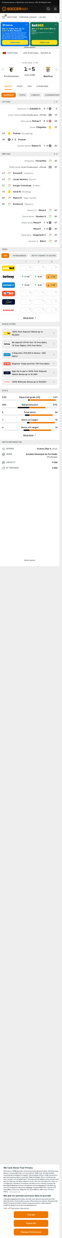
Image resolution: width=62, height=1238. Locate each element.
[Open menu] (55, 9)
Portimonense (11, 76)
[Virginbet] (8, 310)
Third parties (14, 1192)
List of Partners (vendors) (16, 1208)
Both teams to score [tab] (44, 255)
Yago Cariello (30, 198)
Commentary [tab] (52, 95)
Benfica (48, 76)
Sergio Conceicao (22, 185)
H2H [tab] (29, 86)
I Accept (31, 1214)
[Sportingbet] (8, 285)
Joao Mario (14, 115)
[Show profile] (11, 69)
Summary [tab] (8, 95)
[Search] (48, 9)
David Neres (24, 145)
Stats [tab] (22, 95)
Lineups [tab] (35, 95)
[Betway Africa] (8, 276)
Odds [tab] (20, 86)
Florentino (41, 161)
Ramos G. (32, 210)
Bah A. (43, 241)
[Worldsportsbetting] (8, 293)
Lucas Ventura (20, 179)
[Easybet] (8, 268)
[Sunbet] (8, 302)
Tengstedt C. (39, 235)
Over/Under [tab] (19, 255)
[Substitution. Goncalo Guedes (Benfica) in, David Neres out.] (50, 216)
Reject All (31, 1223)
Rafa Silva (15, 167)
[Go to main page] (17, 9)
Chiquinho (29, 161)
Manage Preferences (31, 1232)
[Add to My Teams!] (3, 69)
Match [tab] (8, 86)
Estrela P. (18, 173)
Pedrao (36, 185)
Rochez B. (18, 204)
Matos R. (17, 198)
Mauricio (29, 204)
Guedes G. (41, 216)
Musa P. (42, 210)
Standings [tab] (42, 86)
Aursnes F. (23, 108)
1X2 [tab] (5, 255)
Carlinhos (28, 173)
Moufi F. (33, 179)
